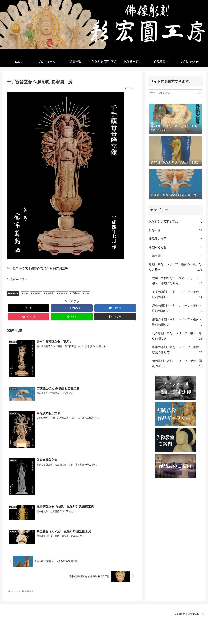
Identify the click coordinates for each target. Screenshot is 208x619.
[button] (115, 316)
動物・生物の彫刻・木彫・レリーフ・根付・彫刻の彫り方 (177, 281)
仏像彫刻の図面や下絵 (175, 221)
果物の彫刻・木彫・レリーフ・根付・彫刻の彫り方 (177, 322)
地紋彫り (177, 255)
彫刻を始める (175, 247)
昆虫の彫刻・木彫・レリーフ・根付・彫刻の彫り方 (177, 308)
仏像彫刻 (50, 293)
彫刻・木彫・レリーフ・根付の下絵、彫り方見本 (175, 267)
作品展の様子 (175, 238)
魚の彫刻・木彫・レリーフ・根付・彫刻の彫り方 (177, 363)
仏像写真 (37, 293)
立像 (87, 293)
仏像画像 (14, 293)
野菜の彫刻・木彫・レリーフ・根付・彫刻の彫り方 (177, 349)
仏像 (26, 293)
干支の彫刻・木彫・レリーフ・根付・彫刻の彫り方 (177, 294)
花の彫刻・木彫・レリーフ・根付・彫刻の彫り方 (177, 336)
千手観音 (76, 293)
